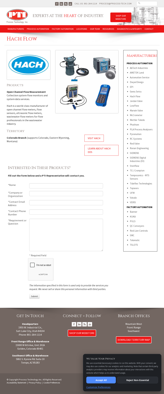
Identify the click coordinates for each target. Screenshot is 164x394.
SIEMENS (134, 153)
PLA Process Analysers (141, 129)
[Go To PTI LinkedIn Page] (61, 3)
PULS (132, 221)
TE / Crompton (137, 170)
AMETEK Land (137, 72)
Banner (133, 211)
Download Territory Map (134, 339)
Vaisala (133, 197)
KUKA (133, 216)
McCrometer (136, 115)
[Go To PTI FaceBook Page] (57, 3)
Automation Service (139, 77)
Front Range (134, 327)
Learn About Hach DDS (99, 150)
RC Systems (136, 138)
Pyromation (135, 134)
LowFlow (134, 105)
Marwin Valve (136, 110)
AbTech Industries (139, 67)
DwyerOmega (137, 82)
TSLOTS (134, 244)
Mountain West (133, 323)
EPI (131, 86)
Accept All (101, 380)
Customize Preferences (98, 387)
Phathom (134, 124)
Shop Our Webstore (120, 17)
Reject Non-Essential (137, 380)
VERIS (133, 202)
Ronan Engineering (139, 148)
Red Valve (135, 143)
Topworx (134, 188)
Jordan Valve (136, 101)
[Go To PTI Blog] (66, 3)
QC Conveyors (137, 225)
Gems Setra (135, 91)
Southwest (134, 331)
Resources (108, 28)
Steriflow (134, 165)
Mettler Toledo (137, 119)
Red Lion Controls (139, 230)
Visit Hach (94, 138)
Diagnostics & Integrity (129, 28)
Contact (149, 28)
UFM (132, 192)
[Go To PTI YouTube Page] (70, 3)
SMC (132, 235)
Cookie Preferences (51, 382)
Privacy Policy (35, 382)
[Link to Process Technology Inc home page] (17, 15)
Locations (81, 28)
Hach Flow (135, 96)
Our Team (95, 28)
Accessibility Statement (16, 382)
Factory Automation (63, 28)
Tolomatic (135, 240)
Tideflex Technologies (141, 183)
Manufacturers (16, 28)
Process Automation (38, 28)
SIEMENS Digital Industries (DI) (138, 159)
